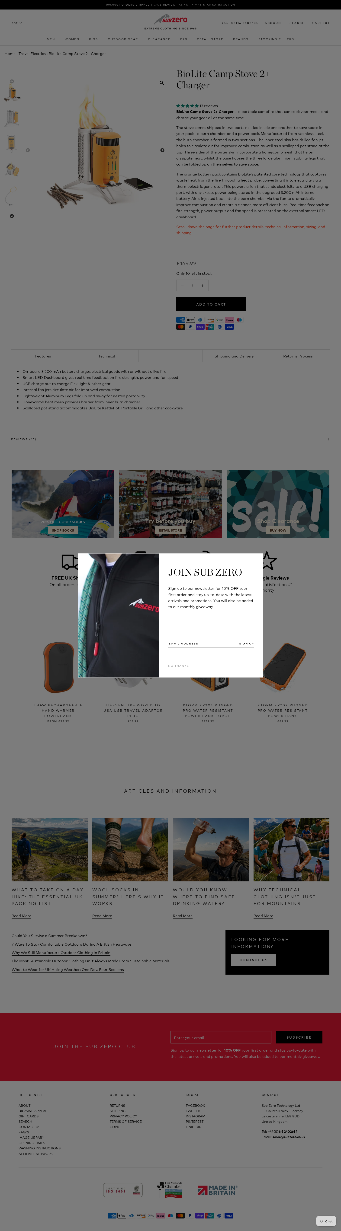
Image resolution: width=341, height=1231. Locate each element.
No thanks (178, 665)
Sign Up (246, 643)
